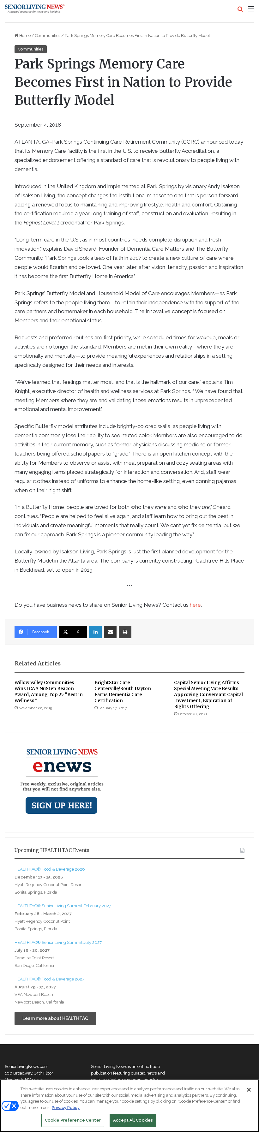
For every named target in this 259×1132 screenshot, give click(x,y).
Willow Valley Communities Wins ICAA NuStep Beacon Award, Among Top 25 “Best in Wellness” (49, 691)
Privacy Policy (66, 1107)
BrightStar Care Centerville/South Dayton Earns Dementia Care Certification (122, 691)
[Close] (249, 1090)
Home (24, 35)
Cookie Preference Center (73, 1120)
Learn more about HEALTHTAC (55, 1018)
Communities (47, 35)
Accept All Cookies (133, 1120)
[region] (129, 1106)
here (195, 605)
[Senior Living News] (35, 8)
